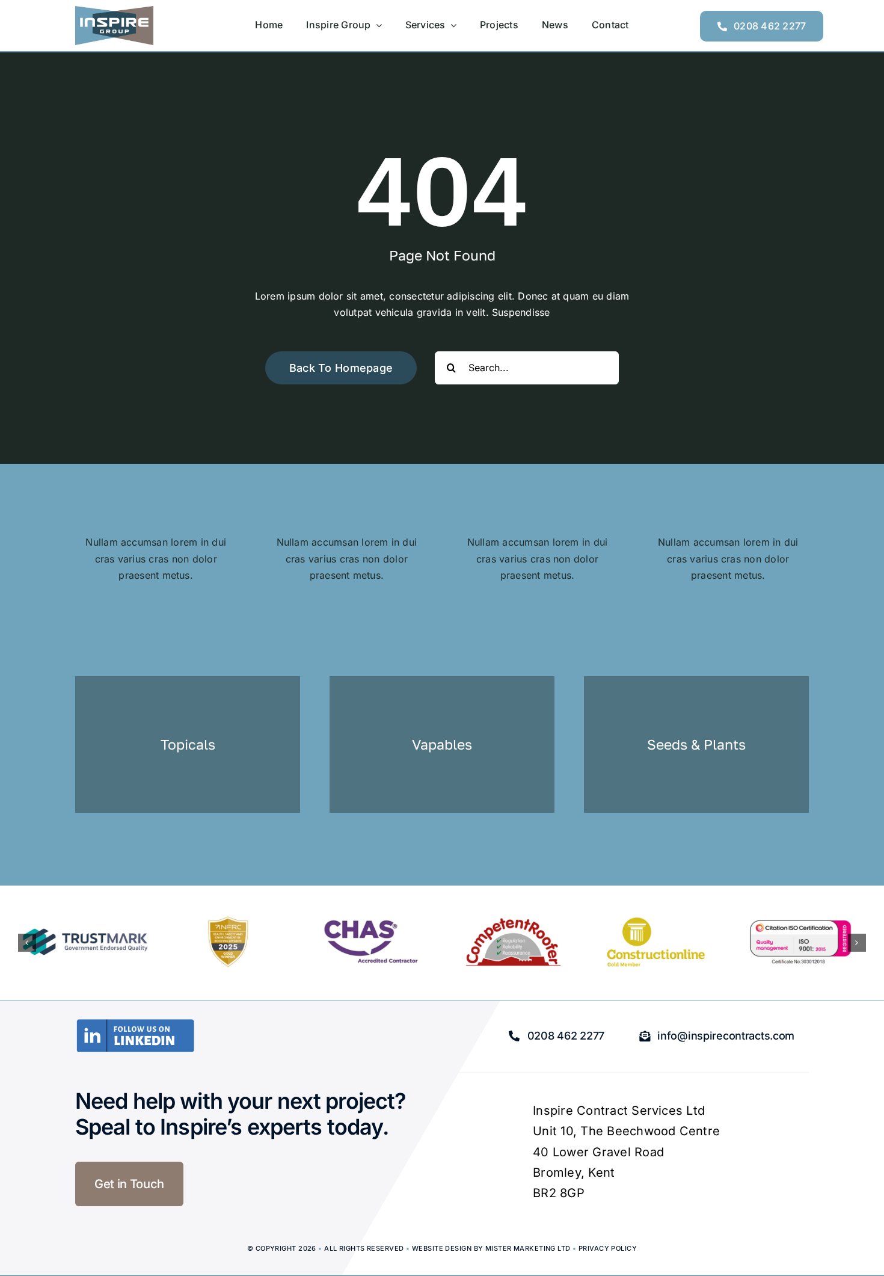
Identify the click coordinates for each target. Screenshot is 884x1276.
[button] (27, 943)
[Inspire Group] (114, 11)
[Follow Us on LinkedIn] (135, 1023)
